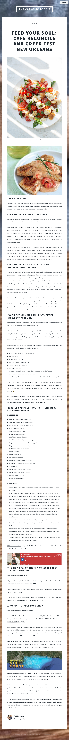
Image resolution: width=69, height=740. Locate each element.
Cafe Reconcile (43, 203)
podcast (19, 627)
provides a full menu (44, 345)
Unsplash (40, 140)
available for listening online (15, 622)
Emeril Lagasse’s (57, 388)
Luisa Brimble (34, 140)
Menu (65, 2)
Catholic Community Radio (22, 619)
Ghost (54, 734)
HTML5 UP (37, 734)
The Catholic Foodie (34, 9)
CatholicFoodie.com (33, 546)
